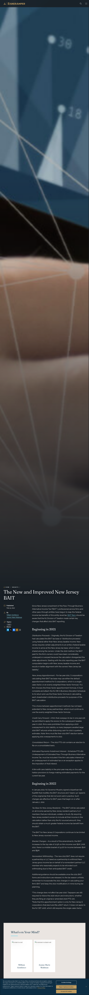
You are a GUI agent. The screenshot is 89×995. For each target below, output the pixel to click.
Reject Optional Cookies (66, 987)
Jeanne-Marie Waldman (14, 617)
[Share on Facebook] (14, 630)
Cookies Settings (66, 982)
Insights (15, 587)
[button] (86, 3)
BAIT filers (72, 615)
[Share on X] (11, 630)
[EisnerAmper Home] (14, 3)
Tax (9, 624)
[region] (44, 986)
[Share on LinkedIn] (8, 630)
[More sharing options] (20, 630)
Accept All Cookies (66, 991)
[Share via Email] (17, 630)
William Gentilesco (13, 615)
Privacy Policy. (41, 987)
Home (7, 587)
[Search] (80, 3)
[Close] (86, 986)
